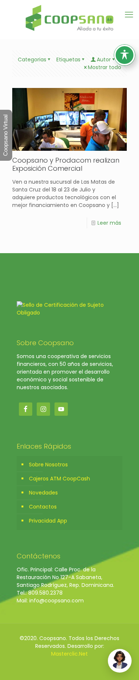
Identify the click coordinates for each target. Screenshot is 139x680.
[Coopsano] (69, 17)
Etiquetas (68, 59)
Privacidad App (48, 520)
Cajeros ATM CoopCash (59, 478)
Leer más (109, 223)
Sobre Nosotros (48, 464)
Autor (104, 59)
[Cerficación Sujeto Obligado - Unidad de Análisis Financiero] (69, 312)
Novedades (43, 492)
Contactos (43, 506)
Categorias (32, 59)
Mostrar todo (104, 67)
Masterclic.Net (69, 653)
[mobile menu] (129, 14)
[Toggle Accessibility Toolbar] (124, 55)
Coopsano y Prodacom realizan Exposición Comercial (65, 164)
